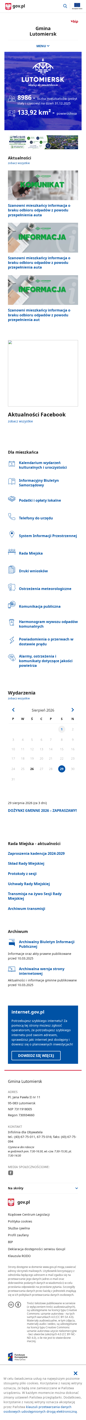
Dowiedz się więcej (36, 1055)
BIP (10, 1242)
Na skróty (15, 1188)
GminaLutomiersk (43, 31)
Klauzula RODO (19, 1256)
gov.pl (23, 1202)
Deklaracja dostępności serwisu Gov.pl (36, 1249)
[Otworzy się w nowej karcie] (10, 1172)
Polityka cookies (20, 1221)
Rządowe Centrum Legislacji (29, 1214)
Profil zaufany (18, 1235)
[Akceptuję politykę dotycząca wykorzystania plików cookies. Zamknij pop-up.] (76, 1373)
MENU (41, 46)
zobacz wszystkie (19, 163)
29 (62, 769)
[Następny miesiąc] (72, 710)
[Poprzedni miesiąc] (13, 710)
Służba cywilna (19, 1228)
